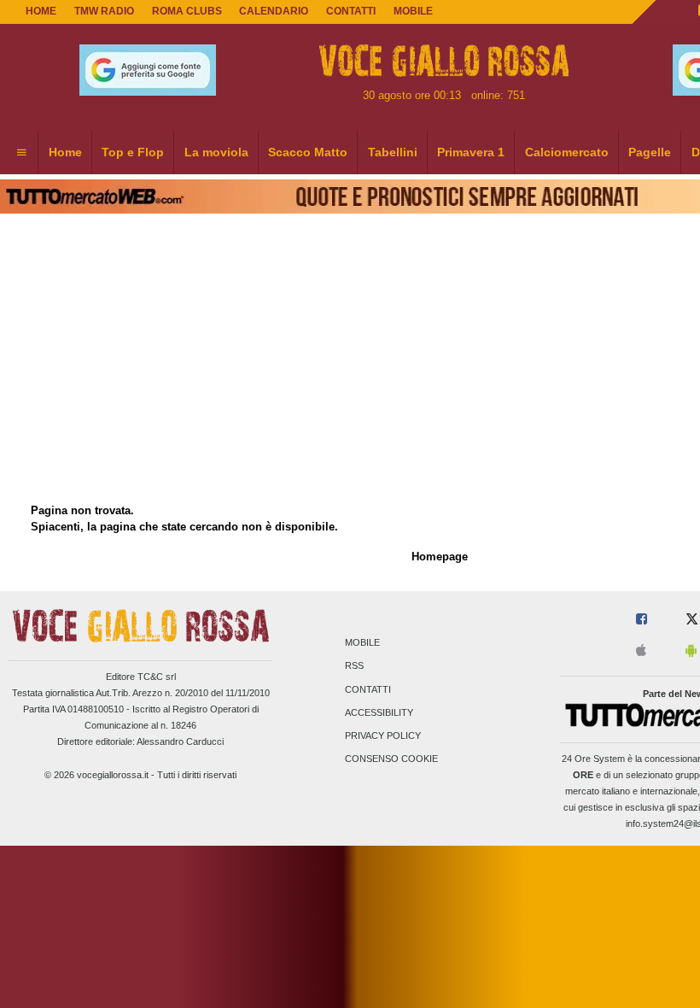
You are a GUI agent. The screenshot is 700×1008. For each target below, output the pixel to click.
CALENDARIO (273, 11)
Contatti (368, 689)
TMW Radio (104, 11)
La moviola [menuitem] (216, 152)
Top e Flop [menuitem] (133, 152)
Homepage (439, 556)
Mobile (362, 643)
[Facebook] (641, 619)
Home (41, 11)
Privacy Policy (383, 735)
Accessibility (379, 712)
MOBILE (413, 11)
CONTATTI (351, 11)
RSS (354, 666)
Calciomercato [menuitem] (567, 152)
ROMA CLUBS (187, 11)
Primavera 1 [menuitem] (471, 152)
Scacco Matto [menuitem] (307, 152)
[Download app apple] (641, 651)
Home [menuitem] (65, 152)
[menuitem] (21, 153)
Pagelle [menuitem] (649, 152)
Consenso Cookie (391, 759)
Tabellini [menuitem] (392, 152)
